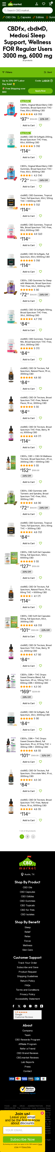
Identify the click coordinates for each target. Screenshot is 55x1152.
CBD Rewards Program (27, 1039)
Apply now (40, 91)
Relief (27, 931)
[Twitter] (19, 1006)
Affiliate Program (27, 1044)
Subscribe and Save (27, 967)
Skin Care (27, 949)
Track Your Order (27, 962)
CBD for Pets (27, 909)
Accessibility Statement (27, 998)
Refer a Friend (27, 1048)
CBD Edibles (27, 896)
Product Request (28, 971)
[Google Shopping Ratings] (27, 1014)
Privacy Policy (27, 994)
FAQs (27, 985)
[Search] (5, 10)
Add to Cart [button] (29, 125)
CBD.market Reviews (27, 1057)
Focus (27, 940)
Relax (27, 936)
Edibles (40, 17)
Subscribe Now (22, 1139)
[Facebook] (13, 1006)
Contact (27, 1071)
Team (27, 1035)
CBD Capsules (27, 891)
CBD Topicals (27, 905)
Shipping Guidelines (27, 976)
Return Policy (27, 980)
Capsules (26, 17)
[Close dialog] (42, 1113)
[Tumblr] (41, 1006)
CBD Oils (11, 17)
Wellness (27, 945)
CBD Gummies (27, 900)
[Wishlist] (42, 4)
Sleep (28, 927)
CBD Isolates (27, 914)
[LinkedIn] (36, 1006)
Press (28, 1066)
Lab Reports (27, 1062)
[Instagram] (30, 1006)
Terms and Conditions (27, 989)
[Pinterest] (24, 1006)
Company (27, 1030)
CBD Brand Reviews (27, 1053)
